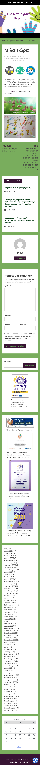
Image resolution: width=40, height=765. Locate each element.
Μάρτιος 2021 (8, 673)
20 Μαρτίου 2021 (19, 56)
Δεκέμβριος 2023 (10, 610)
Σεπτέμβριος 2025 (10, 570)
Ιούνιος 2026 (8, 551)
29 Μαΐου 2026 (10, 226)
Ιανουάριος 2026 (10, 563)
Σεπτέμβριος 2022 (10, 640)
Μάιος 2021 (8, 670)
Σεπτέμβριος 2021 (10, 666)
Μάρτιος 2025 (9, 579)
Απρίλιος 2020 (9, 691)
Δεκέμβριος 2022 (10, 633)
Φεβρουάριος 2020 (10, 696)
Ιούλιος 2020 (8, 684)
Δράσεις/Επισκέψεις (12, 58)
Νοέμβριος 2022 (9, 635)
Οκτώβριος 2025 (10, 567)
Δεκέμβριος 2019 (9, 701)
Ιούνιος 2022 (8, 645)
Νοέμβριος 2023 (9, 612)
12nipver (8, 56)
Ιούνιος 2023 (8, 619)
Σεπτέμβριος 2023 (10, 617)
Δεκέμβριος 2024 (10, 586)
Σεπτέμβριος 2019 (10, 708)
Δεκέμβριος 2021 (9, 659)
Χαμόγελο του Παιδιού (11, 61)
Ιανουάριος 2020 (10, 698)
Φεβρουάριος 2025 (10, 581)
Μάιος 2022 (8, 647)
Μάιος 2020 (8, 689)
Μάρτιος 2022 (9, 652)
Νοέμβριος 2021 (9, 661)
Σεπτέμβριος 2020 (10, 682)
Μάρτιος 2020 (9, 694)
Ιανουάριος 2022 (10, 656)
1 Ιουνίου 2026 (10, 210)
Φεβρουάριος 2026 (10, 560)
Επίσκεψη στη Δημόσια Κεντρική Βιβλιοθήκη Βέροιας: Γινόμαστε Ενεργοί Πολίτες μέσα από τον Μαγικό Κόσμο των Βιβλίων (19, 203)
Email (7, 325)
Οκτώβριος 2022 (10, 638)
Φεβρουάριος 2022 (10, 654)
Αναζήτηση (8, 361)
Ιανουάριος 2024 (10, 607)
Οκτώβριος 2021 (9, 663)
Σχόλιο (7, 286)
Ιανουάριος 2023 (10, 631)
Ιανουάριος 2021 (9, 677)
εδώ (12, 91)
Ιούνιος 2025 (8, 572)
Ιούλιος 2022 (8, 642)
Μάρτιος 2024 (9, 602)
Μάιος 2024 (8, 598)
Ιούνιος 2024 (8, 595)
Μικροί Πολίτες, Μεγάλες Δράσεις (17, 188)
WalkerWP (25, 762)
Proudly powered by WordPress (17, 760)
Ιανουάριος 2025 (10, 584)
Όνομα (7, 315)
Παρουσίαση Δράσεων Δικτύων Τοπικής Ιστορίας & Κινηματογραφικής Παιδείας (19, 220)
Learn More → (20, 258)
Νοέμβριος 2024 (9, 588)
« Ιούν (19, 747)
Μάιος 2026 (8, 553)
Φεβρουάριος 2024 (10, 605)
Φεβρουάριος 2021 (10, 675)
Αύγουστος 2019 (9, 710)
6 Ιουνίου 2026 (10, 191)
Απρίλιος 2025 (9, 577)
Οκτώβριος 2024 (10, 591)
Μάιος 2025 (8, 574)
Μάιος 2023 (8, 621)
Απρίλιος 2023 (9, 624)
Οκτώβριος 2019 (9, 705)
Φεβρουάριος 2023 (10, 628)
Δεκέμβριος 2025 (10, 565)
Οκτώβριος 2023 (10, 614)
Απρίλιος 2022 (9, 649)
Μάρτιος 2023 (9, 626)
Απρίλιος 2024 (9, 600)
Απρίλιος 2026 (9, 556)
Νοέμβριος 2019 (9, 703)
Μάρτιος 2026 (9, 558)
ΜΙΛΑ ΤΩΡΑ (27, 58)
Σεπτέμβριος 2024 (10, 593)
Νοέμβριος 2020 (9, 680)
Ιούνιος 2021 (8, 668)
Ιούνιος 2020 (8, 687)
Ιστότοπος (24, 325)
